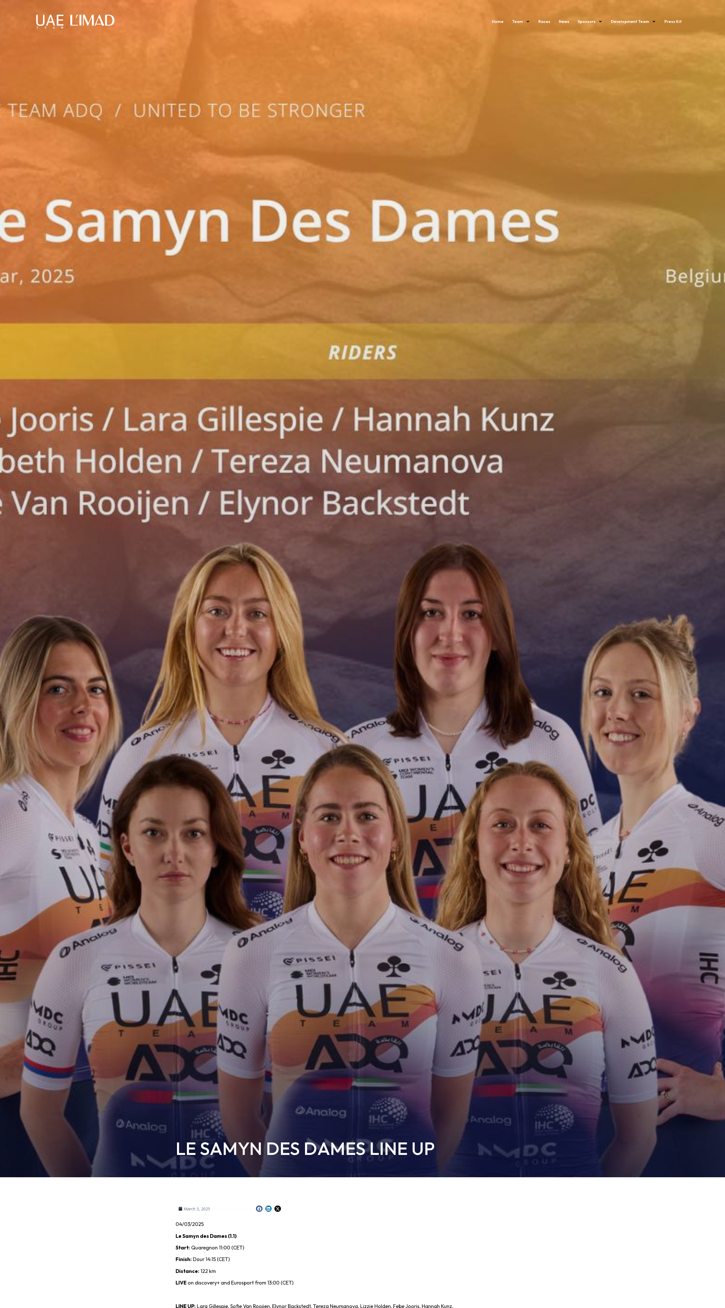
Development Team (630, 21)
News (564, 21)
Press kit (673, 21)
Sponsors (587, 21)
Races (544, 21)
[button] (259, 1209)
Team (517, 21)
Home (498, 21)
